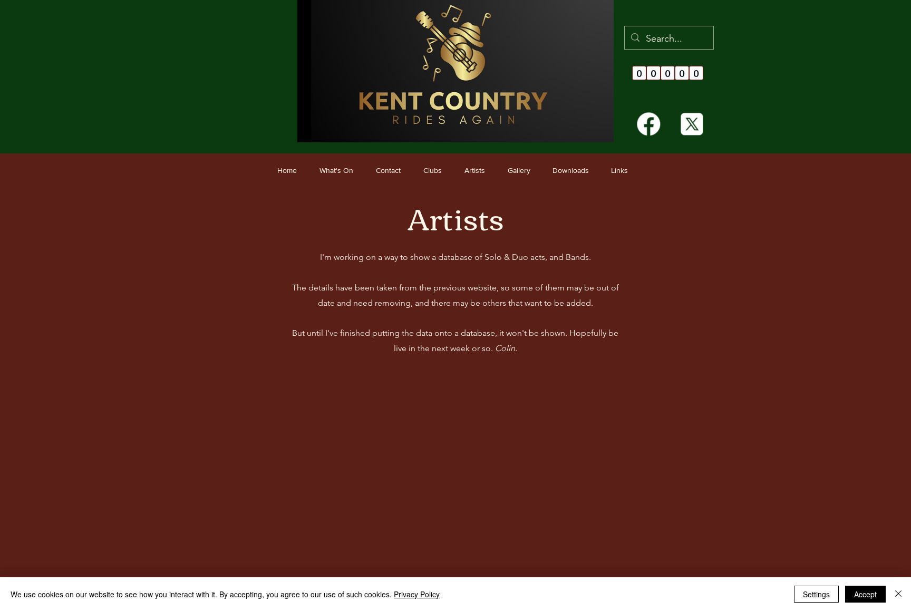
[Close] (898, 594)
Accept (865, 594)
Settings (816, 594)
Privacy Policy (417, 594)
